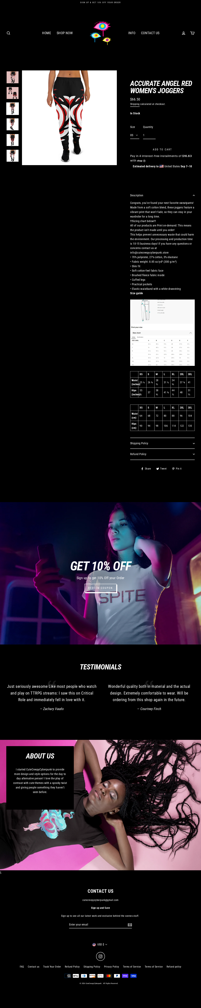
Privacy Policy (111, 966)
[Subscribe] (129, 924)
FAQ (22, 966)
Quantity (148, 127)
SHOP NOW (65, 33)
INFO (132, 33)
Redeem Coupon (100, 587)
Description (136, 195)
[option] (12, 77)
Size (132, 127)
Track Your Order (52, 966)
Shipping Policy (139, 443)
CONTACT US (150, 33)
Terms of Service (132, 966)
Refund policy (174, 966)
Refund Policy (138, 454)
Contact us (33, 966)
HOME (46, 33)
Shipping (135, 104)
